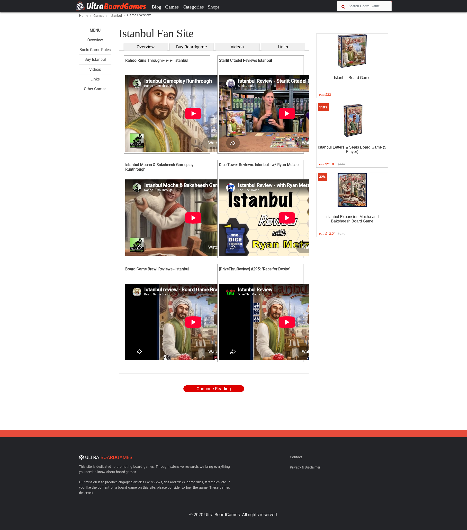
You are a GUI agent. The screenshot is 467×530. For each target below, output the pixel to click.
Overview (95, 40)
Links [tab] (283, 46)
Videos (95, 69)
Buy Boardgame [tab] (191, 46)
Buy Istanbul (95, 59)
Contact (296, 457)
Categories (193, 6)
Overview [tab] (146, 46)
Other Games (95, 89)
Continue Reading (214, 388)
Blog (156, 6)
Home (83, 16)
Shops (214, 6)
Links (95, 79)
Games (172, 6)
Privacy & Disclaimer (305, 467)
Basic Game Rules (95, 49)
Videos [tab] (237, 46)
